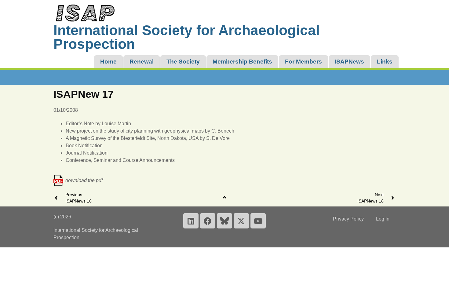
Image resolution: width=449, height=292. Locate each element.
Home (108, 61)
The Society (183, 61)
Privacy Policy (348, 218)
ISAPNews (349, 61)
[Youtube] (258, 220)
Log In (382, 218)
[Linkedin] (191, 220)
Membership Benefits (242, 61)
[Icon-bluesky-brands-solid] (224, 220)
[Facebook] (207, 220)
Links (384, 61)
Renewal (142, 61)
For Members (303, 61)
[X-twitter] (241, 220)
